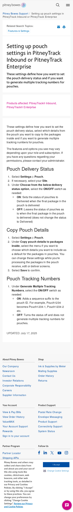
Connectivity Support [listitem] (50, 426)
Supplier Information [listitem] (14, 395)
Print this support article (64, 27)
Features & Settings (18, 31)
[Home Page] (14, 5)
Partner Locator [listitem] (12, 453)
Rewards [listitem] (8, 431)
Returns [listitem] (42, 380)
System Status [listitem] (46, 431)
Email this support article (58, 27)
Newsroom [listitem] (9, 371)
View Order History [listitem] (13, 416)
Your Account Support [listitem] (15, 426)
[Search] (58, 5)
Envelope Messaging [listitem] (50, 416)
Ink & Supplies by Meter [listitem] (52, 366)
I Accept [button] (56, 464)
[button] (56, 471)
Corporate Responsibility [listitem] (17, 385)
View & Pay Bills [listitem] (12, 412)
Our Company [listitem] (11, 366)
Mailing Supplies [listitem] (47, 371)
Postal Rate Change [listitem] (49, 412)
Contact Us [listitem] (9, 375)
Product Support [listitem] (47, 421)
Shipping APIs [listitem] (11, 457)
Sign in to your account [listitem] (16, 435)
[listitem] (39, 452)
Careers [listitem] (7, 390)
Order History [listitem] (46, 375)
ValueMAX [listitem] (8, 421)
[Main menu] (68, 5)
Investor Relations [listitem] (13, 380)
